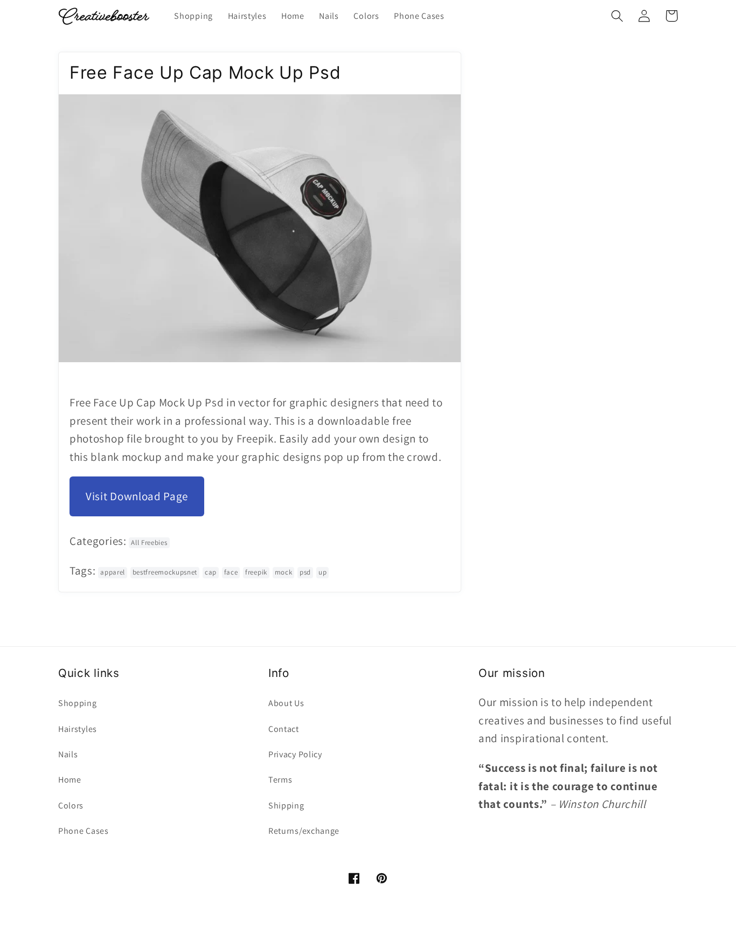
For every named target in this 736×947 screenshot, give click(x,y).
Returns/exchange (303, 831)
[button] (617, 16)
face (231, 572)
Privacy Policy (295, 754)
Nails (68, 754)
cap (211, 572)
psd (305, 572)
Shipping (286, 805)
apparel (112, 572)
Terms (280, 779)
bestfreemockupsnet (165, 572)
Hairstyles (77, 729)
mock (284, 572)
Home (69, 779)
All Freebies (149, 542)
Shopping (77, 703)
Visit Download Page (137, 496)
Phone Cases (83, 831)
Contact (283, 729)
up (322, 572)
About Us (286, 703)
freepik (256, 572)
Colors (71, 805)
